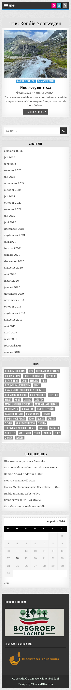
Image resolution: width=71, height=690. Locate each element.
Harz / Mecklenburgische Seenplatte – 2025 (32, 487)
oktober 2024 (12, 189)
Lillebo (27, 399)
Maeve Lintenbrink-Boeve (18, 404)
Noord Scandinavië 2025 (19, 480)
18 (17, 558)
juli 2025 (9, 176)
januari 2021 (12, 254)
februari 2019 (12, 345)
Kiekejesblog (27, 81)
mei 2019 (10, 326)
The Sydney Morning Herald (20, 428)
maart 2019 (11, 339)
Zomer (8, 437)
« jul (6, 583)
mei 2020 (10, 274)
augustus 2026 (13, 150)
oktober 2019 (12, 306)
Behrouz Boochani (15, 371)
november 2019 (14, 300)
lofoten (39, 399)
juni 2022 (10, 222)
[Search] (64, 5)
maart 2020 (11, 280)
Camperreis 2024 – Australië (22, 499)
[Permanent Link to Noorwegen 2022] (35, 54)
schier (8, 423)
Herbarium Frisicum (16, 395)
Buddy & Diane (12, 376)
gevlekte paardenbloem (17, 385)
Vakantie (54, 428)
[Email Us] (59, 5)
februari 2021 (12, 248)
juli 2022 (9, 215)
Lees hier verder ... (36, 111)
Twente (43, 428)
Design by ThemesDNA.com (35, 684)
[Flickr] (53, 5)
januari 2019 (12, 352)
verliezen (10, 433)
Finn (44, 380)
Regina (46, 414)
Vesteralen (25, 433)
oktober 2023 (12, 202)
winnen (47, 433)
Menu (12, 6)
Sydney (42, 423)
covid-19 (51, 376)
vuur (37, 433)
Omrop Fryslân (45, 409)
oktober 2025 (12, 170)
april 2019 (10, 332)
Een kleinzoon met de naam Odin (24, 506)
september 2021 (14, 235)
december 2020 (14, 261)
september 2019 (14, 313)
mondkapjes (11, 409)
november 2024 (14, 183)
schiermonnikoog (25, 423)
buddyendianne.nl (33, 376)
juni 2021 (10, 241)
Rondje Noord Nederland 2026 (23, 474)
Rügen (40, 418)
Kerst (8, 399)
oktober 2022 (12, 209)
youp (57, 433)
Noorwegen (47, 81)
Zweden (19, 437)
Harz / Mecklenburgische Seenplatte (25, 390)
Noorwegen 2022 (35, 87)
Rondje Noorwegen (15, 418)
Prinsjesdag (32, 414)
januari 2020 (12, 287)
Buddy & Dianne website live (22, 493)
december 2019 (14, 293)
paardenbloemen (14, 414)
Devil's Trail (11, 380)
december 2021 (14, 228)
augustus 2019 (13, 319)
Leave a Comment (46, 92)
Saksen (51, 418)
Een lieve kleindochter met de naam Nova (30, 467)
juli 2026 (9, 157)
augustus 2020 (13, 267)
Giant (37, 385)
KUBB (17, 399)
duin (24, 380)
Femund (34, 380)
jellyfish (53, 395)
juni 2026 (10, 163)
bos (31, 371)
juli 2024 (9, 196)
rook (31, 418)
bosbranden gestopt (47, 371)
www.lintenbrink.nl (47, 678)
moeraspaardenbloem (46, 404)
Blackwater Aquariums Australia (24, 461)
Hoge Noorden (37, 395)
